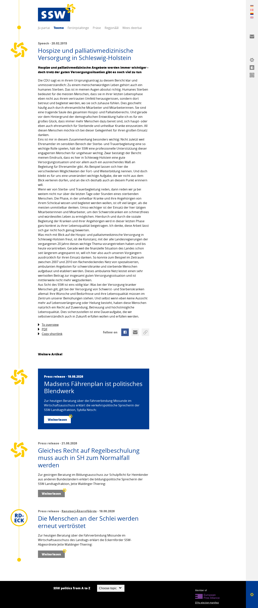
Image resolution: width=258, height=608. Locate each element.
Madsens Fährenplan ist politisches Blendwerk (93, 387)
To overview (50, 325)
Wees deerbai (132, 28)
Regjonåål (112, 28)
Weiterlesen (57, 419)
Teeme (59, 28)
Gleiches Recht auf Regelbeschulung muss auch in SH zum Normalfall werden (89, 458)
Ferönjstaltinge (78, 28)
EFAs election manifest (207, 602)
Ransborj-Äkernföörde (79, 511)
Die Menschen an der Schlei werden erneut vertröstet (88, 522)
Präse (97, 28)
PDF (44, 329)
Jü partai (44, 28)
